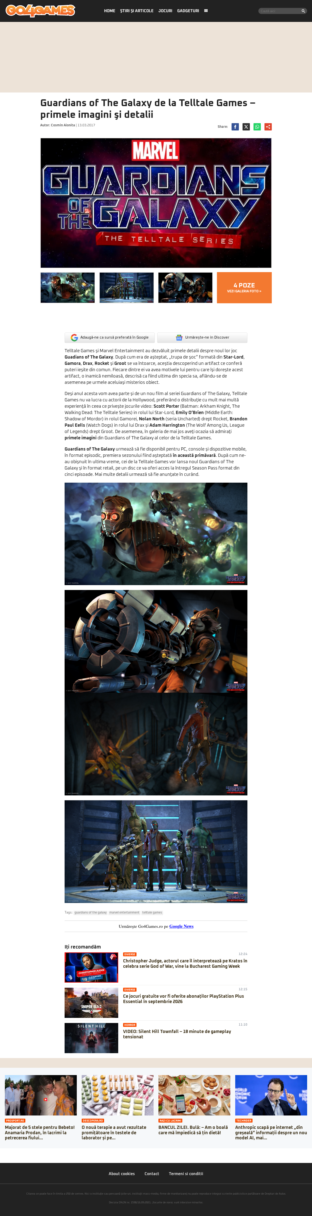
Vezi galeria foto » (244, 287)
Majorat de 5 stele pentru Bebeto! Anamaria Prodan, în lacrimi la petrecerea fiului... (40, 1132)
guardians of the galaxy (91, 912)
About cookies (122, 1174)
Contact (152, 1174)
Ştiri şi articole (137, 11)
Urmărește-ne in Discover (207, 337)
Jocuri (165, 11)
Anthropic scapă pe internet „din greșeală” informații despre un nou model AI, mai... (271, 1132)
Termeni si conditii (186, 1174)
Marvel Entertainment (124, 912)
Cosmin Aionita (63, 125)
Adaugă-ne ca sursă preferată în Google (114, 337)
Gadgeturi (188, 11)
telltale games (152, 912)
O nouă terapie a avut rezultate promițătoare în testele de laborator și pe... (114, 1132)
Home (109, 11)
